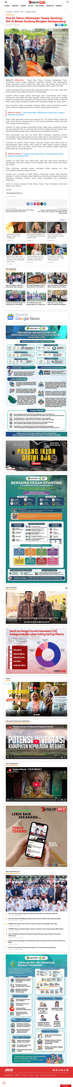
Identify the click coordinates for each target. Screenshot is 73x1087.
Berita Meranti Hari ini (14, 193)
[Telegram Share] (62, 25)
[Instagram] (34, 203)
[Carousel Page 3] (29, 622)
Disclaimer (24, 1075)
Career (36, 1075)
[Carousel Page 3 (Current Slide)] (39, 714)
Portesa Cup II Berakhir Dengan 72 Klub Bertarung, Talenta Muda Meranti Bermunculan (15, 303)
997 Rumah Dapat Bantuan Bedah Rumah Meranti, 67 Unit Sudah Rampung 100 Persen (36, 286)
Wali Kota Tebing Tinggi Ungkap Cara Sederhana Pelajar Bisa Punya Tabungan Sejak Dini (33, 913)
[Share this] (56, 25)
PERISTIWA (10, 15)
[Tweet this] (59, 25)
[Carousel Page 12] (48, 622)
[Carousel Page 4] (31, 622)
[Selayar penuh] (65, 757)
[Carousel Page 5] (33, 622)
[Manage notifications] (3, 1083)
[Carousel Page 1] (25, 622)
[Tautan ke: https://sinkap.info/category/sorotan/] (66, 588)
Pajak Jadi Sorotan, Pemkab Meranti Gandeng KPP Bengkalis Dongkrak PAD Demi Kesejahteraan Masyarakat (57, 303)
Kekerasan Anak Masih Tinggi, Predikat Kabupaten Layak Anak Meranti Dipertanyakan (36, 618)
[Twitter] (31, 203)
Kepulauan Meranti (10, 25)
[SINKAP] (36, 2)
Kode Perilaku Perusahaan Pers (48, 1075)
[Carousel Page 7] (37, 622)
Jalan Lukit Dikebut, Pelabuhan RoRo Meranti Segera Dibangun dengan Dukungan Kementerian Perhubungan (14, 286)
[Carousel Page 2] (27, 622)
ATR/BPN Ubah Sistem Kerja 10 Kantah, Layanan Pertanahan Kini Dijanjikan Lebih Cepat (32, 924)
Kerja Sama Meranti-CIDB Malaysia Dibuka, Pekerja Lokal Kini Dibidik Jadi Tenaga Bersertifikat (57, 286)
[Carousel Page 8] (40, 622)
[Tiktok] (41, 203)
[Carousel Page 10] (44, 622)
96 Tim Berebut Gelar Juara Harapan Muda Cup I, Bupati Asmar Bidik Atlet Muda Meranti (36, 303)
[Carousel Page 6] (35, 622)
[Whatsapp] (65, 25)
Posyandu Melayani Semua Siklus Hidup (20, 711)
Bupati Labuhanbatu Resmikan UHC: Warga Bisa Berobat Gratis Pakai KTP (20, 210)
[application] (36, 742)
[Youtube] (38, 203)
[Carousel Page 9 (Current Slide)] (42, 622)
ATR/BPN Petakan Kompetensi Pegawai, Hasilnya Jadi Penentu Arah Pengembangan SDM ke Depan (35, 929)
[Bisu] (62, 757)
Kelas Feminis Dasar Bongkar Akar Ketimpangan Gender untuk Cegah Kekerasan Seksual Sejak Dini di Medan (36, 941)
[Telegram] (45, 203)
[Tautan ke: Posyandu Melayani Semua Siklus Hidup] (36, 699)
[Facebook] (28, 203)
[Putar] (8, 757)
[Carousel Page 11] (46, 622)
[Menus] (5, 2)
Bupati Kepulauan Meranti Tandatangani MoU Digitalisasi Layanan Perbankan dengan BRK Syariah (52, 211)
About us (30, 1075)
